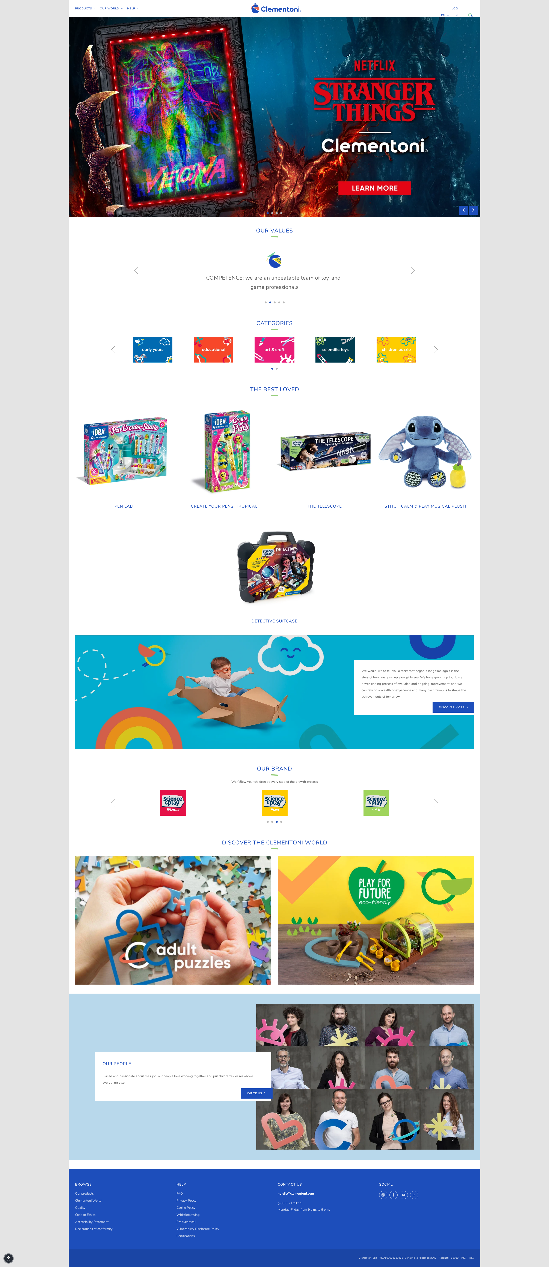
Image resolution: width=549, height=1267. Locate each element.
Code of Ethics (85, 1215)
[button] (8, 1258)
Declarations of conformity (94, 1229)
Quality (80, 1208)
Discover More (452, 707)
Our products (84, 1193)
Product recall (186, 1222)
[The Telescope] (325, 451)
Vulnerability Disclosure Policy (197, 1229)
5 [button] (284, 302)
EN (443, 15)
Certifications (185, 1236)
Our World (109, 8)
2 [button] (272, 213)
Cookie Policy (185, 1208)
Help (131, 8)
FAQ (179, 1193)
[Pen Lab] (123, 451)
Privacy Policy (186, 1200)
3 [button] (277, 213)
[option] (274, 117)
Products (83, 8)
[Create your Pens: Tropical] (224, 451)
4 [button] (281, 213)
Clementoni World (88, 1200)
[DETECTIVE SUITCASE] (274, 566)
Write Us (254, 1093)
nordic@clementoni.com (296, 1193)
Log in (455, 12)
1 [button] (268, 213)
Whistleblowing (188, 1215)
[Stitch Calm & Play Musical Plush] (425, 451)
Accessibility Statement (92, 1222)
